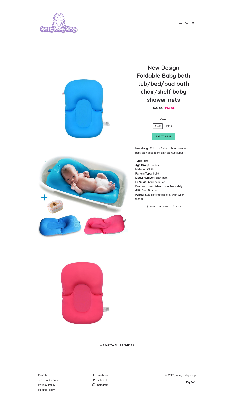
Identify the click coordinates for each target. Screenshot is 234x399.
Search (42, 375)
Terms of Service (48, 380)
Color (163, 119)
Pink (169, 126)
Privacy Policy (46, 385)
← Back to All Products (117, 345)
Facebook (102, 375)
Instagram (102, 385)
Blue (158, 126)
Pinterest (101, 380)
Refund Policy (46, 390)
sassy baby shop (186, 375)
